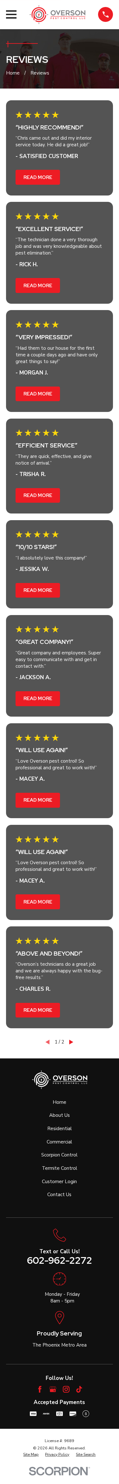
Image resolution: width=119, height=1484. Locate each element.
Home (59, 1102)
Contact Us (59, 1194)
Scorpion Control (59, 1155)
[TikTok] (79, 1389)
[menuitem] (30, 1454)
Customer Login (59, 1181)
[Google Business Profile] (53, 1389)
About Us (59, 1115)
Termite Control (59, 1168)
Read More (37, 177)
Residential (59, 1128)
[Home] (57, 14)
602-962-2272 (59, 1260)
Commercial (59, 1142)
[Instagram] (66, 1389)
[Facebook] (39, 1389)
